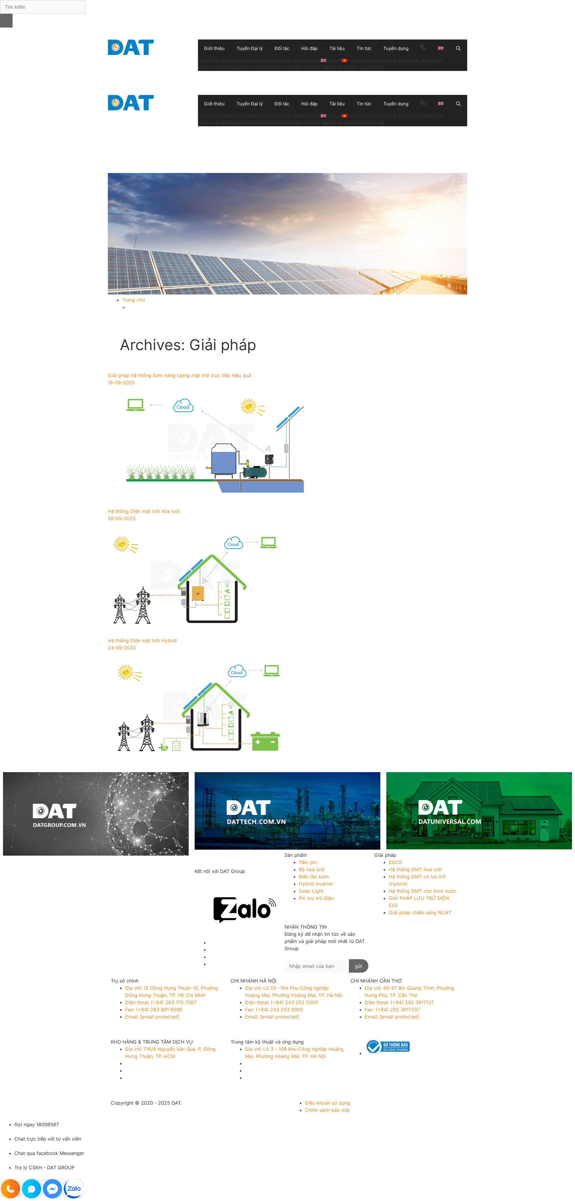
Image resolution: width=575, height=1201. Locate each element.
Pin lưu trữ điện (316, 898)
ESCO (395, 862)
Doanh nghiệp (213, 60)
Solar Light (311, 891)
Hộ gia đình (240, 60)
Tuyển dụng (395, 48)
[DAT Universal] (479, 811)
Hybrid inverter (316, 884)
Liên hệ (313, 60)
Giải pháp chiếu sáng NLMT (420, 912)
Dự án (258, 60)
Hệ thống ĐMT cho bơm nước (422, 891)
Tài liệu (337, 48)
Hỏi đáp (309, 48)
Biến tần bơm (314, 877)
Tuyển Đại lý (250, 48)
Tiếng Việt (358, 60)
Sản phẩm (294, 60)
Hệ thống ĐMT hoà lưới (415, 869)
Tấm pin (308, 862)
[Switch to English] (441, 48)
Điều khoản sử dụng (327, 1103)
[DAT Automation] (287, 811)
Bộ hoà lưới (312, 869)
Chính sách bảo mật (327, 1110)
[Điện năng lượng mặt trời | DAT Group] (131, 47)
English (334, 60)
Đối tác (282, 48)
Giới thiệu (214, 48)
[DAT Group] (96, 814)
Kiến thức (303, 67)
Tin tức (364, 48)
